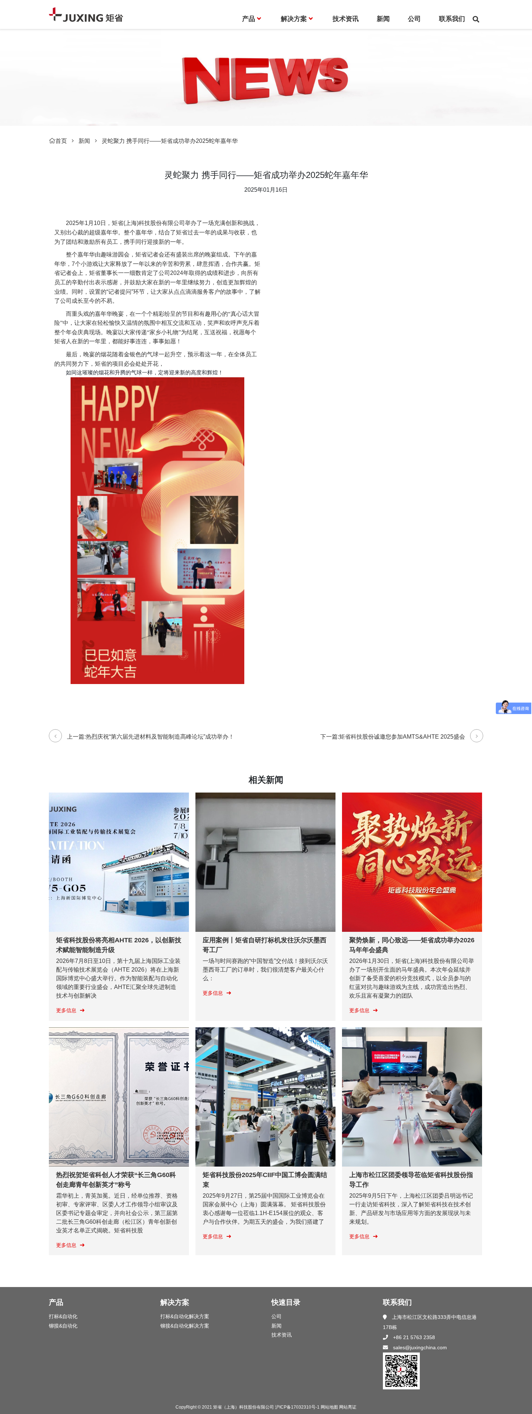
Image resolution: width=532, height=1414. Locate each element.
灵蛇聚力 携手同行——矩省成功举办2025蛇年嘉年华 (170, 141)
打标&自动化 (63, 1316)
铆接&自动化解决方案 (184, 1326)
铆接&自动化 (63, 1326)
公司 (276, 1316)
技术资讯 (281, 1335)
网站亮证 (347, 1407)
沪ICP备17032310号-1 (297, 1407)
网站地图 (329, 1407)
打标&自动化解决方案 (184, 1316)
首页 (61, 141)
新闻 (84, 141)
